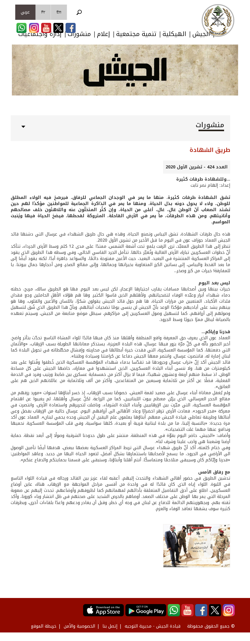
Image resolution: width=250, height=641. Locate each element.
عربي (25, 12)
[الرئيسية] (218, 20)
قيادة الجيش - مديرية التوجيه (152, 626)
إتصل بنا (109, 626)
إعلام (103, 34)
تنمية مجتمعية (136, 34)
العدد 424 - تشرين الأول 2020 (197, 167)
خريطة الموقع (43, 626)
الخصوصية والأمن (79, 626)
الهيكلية (174, 34)
